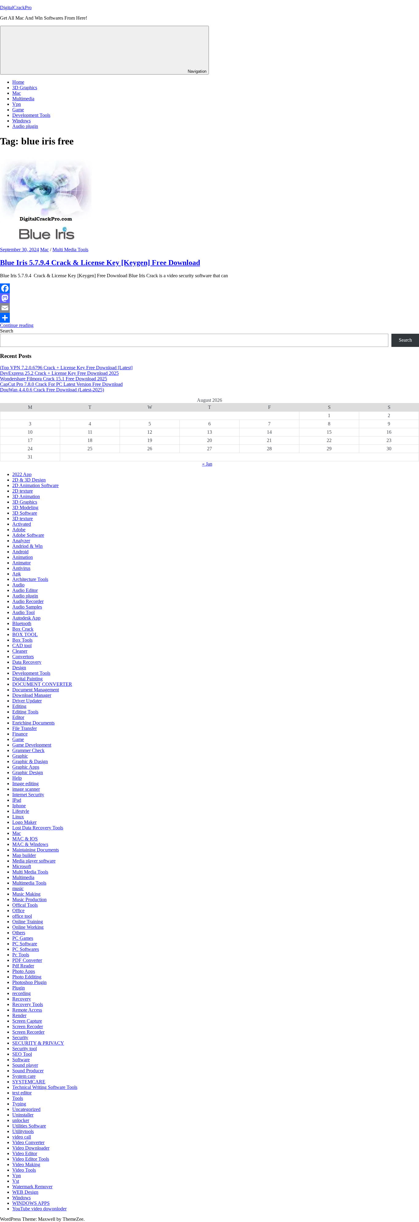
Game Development (31, 744)
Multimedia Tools (29, 883)
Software (21, 1059)
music (18, 888)
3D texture (22, 518)
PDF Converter (27, 960)
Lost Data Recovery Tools (37, 827)
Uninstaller (22, 1114)
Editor (18, 717)
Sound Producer (28, 1070)
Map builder (24, 855)
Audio (18, 584)
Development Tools (31, 115)
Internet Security (28, 794)
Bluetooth (21, 623)
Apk (16, 573)
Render (19, 1015)
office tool (22, 916)
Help (17, 778)
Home (18, 82)
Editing (19, 706)
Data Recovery (26, 662)
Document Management (35, 689)
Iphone (19, 805)
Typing (19, 1103)
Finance (20, 733)
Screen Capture (27, 1021)
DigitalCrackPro (16, 7)
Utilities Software (29, 1125)
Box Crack (22, 629)
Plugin (18, 987)
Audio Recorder (28, 601)
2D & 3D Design (29, 479)
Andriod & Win (27, 546)
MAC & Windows (30, 844)
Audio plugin (25, 126)
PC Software (24, 943)
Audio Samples (27, 606)
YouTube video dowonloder (39, 1208)
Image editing (25, 783)
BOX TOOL (25, 634)
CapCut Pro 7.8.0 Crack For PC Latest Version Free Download (61, 384)
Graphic (20, 756)
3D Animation (26, 496)
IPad (16, 800)
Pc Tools (20, 954)
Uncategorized (26, 1109)
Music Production (29, 899)
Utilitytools (23, 1131)
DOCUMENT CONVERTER (42, 684)
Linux (18, 816)
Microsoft (21, 866)
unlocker (20, 1120)
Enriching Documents (33, 722)
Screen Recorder (28, 1032)
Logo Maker (24, 822)
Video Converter (28, 1142)
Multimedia (23, 98)
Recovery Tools (27, 1004)
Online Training (27, 921)
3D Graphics (24, 87)
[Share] (209, 318)
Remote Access (27, 1010)
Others (18, 932)
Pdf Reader (23, 965)
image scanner (26, 789)
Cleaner (19, 651)
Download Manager (31, 695)
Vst (15, 1181)
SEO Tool (22, 1054)
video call (21, 1136)
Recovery (21, 998)
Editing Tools (25, 711)
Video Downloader (30, 1148)
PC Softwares (25, 949)
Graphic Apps (25, 767)
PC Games (22, 938)
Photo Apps (23, 971)
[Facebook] (209, 288)
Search (6, 330)
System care (24, 1076)
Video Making (26, 1164)
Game (18, 109)
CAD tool (22, 645)
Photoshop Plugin (29, 982)
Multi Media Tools (70, 249)
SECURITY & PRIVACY (38, 1043)
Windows (21, 120)
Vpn (16, 104)
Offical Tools (25, 905)
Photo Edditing (26, 976)
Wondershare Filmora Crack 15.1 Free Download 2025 (53, 378)
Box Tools (22, 640)
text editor (22, 1092)
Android (20, 551)
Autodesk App (26, 618)
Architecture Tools (30, 579)
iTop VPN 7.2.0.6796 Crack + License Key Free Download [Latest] (66, 367)
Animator (21, 562)
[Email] (209, 308)
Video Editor (24, 1153)
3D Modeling (25, 507)
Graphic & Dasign (30, 761)
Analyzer (21, 540)
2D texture (22, 491)
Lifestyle (20, 811)
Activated (21, 524)
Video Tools (24, 1170)
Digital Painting (27, 678)
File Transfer (24, 728)
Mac (16, 93)
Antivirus (21, 568)
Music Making (26, 894)
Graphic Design (27, 772)
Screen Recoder (27, 1026)
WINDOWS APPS (31, 1203)
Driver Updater (27, 700)
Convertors (23, 656)
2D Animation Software (35, 485)
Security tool (24, 1048)
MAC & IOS (25, 838)
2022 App (22, 474)
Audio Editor (25, 590)
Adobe (18, 529)
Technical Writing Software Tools (44, 1087)
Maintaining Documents (35, 849)
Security (20, 1037)
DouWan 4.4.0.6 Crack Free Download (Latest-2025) (52, 389)
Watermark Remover (32, 1186)
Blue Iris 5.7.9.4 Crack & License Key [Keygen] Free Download (100, 263)
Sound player (25, 1065)
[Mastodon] (209, 298)
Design (19, 667)
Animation (22, 557)
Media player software (34, 860)
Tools (17, 1098)
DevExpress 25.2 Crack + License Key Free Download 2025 (59, 373)
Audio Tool (23, 612)
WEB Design (25, 1192)
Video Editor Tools (30, 1159)
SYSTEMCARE (28, 1081)
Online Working (28, 927)
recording (21, 993)
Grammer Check (28, 750)
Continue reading (16, 325)
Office (18, 910)
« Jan (207, 464)
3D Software (24, 513)
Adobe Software (28, 535)
